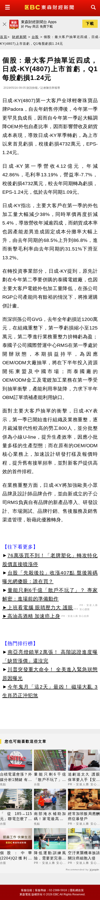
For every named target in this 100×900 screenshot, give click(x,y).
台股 (35, 37)
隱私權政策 (77, 890)
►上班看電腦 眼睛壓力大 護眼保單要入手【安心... (40, 608)
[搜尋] (92, 11)
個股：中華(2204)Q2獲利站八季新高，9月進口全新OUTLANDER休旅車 (16, 856)
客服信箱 (26, 890)
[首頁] (49, 7)
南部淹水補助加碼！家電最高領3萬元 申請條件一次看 (50, 817)
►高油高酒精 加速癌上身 (31, 616)
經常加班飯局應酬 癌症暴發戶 (84, 816)
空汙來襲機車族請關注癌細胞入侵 (84, 855)
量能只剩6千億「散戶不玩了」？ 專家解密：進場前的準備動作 (50, 777)
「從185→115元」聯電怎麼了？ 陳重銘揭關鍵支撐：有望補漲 (16, 817)
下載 (90, 23)
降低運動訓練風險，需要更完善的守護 (50, 856)
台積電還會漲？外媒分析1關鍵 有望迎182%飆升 (16, 777)
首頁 (3, 37)
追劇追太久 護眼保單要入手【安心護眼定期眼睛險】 (84, 777)
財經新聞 (19, 37)
